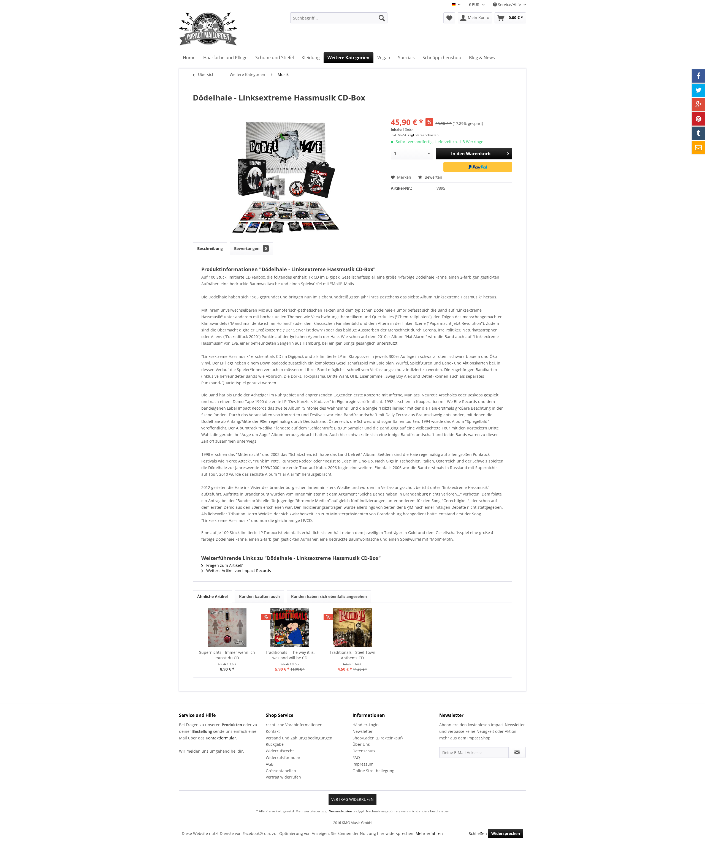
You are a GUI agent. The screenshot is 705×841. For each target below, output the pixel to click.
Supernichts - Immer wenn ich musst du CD (227, 655)
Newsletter (362, 731)
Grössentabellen (281, 770)
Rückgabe (275, 744)
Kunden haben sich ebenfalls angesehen (329, 596)
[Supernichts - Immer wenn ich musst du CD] (227, 627)
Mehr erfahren (429, 833)
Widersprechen (505, 833)
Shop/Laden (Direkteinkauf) (377, 738)
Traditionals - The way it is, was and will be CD (289, 655)
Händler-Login (365, 724)
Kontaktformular (221, 738)
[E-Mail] (698, 147)
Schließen (478, 833)
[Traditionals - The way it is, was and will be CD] (290, 627)
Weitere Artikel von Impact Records (238, 570)
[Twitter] (698, 90)
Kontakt (273, 731)
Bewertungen (250, 248)
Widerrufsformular (283, 757)
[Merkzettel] (449, 17)
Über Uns (361, 744)
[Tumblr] (698, 133)
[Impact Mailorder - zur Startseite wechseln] (221, 28)
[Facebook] (698, 76)
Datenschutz (364, 750)
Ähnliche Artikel (212, 596)
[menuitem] (338, 17)
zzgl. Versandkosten (423, 135)
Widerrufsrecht (280, 750)
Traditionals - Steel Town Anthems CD (352, 655)
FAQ (356, 757)
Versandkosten (340, 811)
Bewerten (433, 177)
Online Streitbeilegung (373, 770)
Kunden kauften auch (259, 596)
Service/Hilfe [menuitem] (509, 4)
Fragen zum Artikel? (224, 565)
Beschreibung (210, 248)
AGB (269, 764)
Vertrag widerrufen (283, 777)
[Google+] (698, 104)
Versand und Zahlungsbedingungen (299, 738)
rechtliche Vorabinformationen (294, 724)
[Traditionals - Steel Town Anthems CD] (352, 627)
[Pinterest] (698, 119)
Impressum (362, 764)
